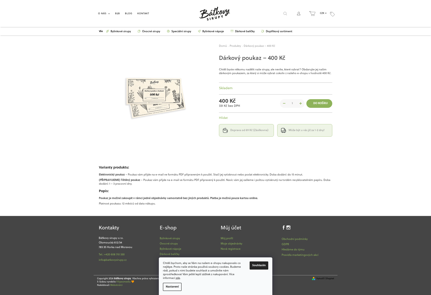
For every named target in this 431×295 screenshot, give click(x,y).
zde (178, 278)
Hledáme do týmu (293, 249)
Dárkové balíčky (170, 254)
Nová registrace (230, 249)
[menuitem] (104, 13)
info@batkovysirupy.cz (113, 260)
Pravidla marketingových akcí (300, 255)
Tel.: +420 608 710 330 (112, 254)
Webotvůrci (116, 285)
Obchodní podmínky (295, 239)
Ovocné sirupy (169, 243)
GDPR (285, 244)
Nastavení (172, 286)
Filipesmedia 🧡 (125, 282)
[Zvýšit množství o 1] (300, 103)
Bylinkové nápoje (170, 249)
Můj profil (227, 238)
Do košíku (320, 103)
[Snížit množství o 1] (284, 103)
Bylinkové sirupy (170, 238)
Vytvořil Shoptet (325, 278)
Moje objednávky (231, 243)
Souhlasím (259, 265)
